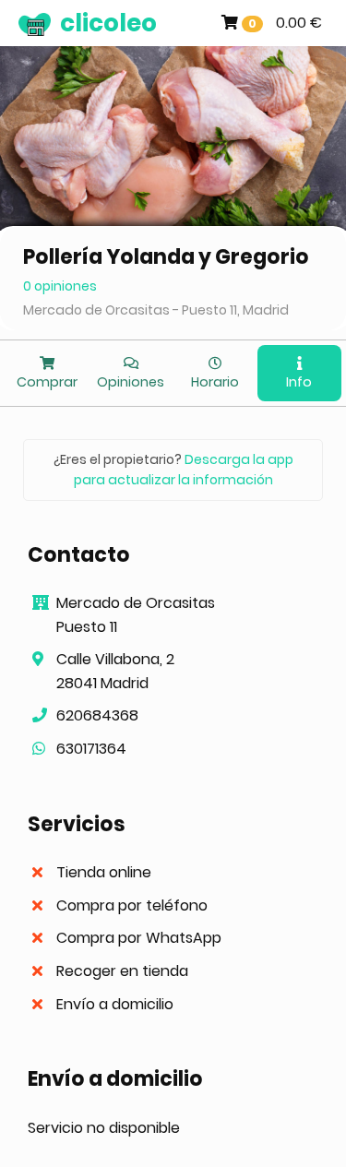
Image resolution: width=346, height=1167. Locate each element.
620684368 (97, 715)
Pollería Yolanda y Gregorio (166, 257)
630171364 (91, 748)
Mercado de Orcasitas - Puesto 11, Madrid (156, 310)
